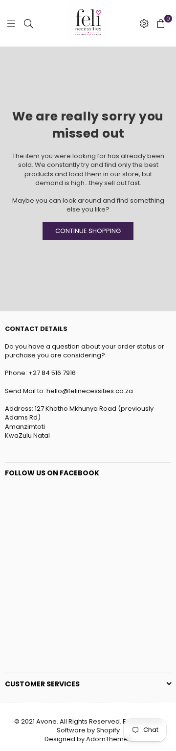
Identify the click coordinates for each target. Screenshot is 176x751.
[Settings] (144, 23)
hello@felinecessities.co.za (90, 391)
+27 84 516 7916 (52, 372)
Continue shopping (88, 230)
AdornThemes (109, 739)
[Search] (28, 23)
